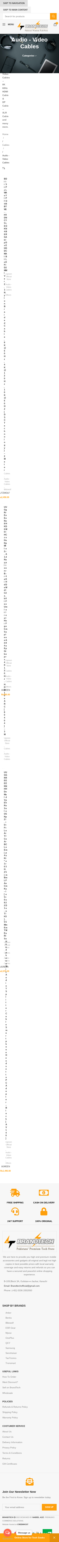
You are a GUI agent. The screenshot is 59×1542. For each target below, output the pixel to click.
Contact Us (7, 1437)
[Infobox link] (29, 1494)
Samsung (10, 1348)
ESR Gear (11, 1328)
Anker (8, 1312)
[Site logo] (32, 26)
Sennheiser (11, 1353)
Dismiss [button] (54, 1537)
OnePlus (10, 1338)
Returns (6, 1458)
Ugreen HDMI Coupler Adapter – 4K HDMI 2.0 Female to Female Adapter (6, 582)
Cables (5, 145)
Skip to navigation (14, 3)
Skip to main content (15, 10)
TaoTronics (11, 1358)
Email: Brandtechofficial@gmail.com (22, 1286)
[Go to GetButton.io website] (8, 1539)
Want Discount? (10, 1382)
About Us (6, 1431)
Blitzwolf (7, 489)
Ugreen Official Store (9, 276)
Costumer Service (13, 1426)
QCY (8, 1343)
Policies (7, 1401)
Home (5, 134)
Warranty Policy (10, 1417)
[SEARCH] (53, 16)
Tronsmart (11, 1363)
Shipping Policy (9, 1412)
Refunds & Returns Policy (15, 1407)
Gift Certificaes (9, 1464)
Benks (9, 1318)
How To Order (9, 1377)
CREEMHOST (22, 1524)
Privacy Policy (9, 1447)
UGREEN (5, 690)
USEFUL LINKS (10, 1371)
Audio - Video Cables (7, 481)
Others (8, 295)
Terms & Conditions (12, 1453)
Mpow (8, 1333)
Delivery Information (12, 1442)
